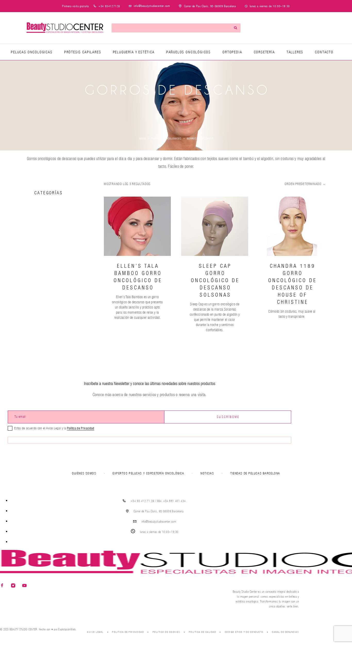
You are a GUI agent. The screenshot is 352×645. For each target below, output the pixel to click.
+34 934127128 (109, 6)
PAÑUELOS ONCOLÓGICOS (166, 138)
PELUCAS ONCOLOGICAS (32, 52)
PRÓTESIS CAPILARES (82, 52)
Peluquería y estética (134, 52)
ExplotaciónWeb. (67, 629)
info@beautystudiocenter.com (152, 5)
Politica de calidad (202, 632)
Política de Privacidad (80, 428)
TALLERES (295, 52)
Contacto (324, 52)
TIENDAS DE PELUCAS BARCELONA (255, 473)
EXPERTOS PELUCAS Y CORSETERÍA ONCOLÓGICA (148, 473)
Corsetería (264, 52)
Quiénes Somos (84, 473)
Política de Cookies (166, 632)
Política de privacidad (128, 632)
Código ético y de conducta (244, 632)
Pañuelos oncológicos (188, 52)
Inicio (142, 138)
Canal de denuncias (285, 632)
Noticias (207, 473)
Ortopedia (232, 52)
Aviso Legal (95, 632)
